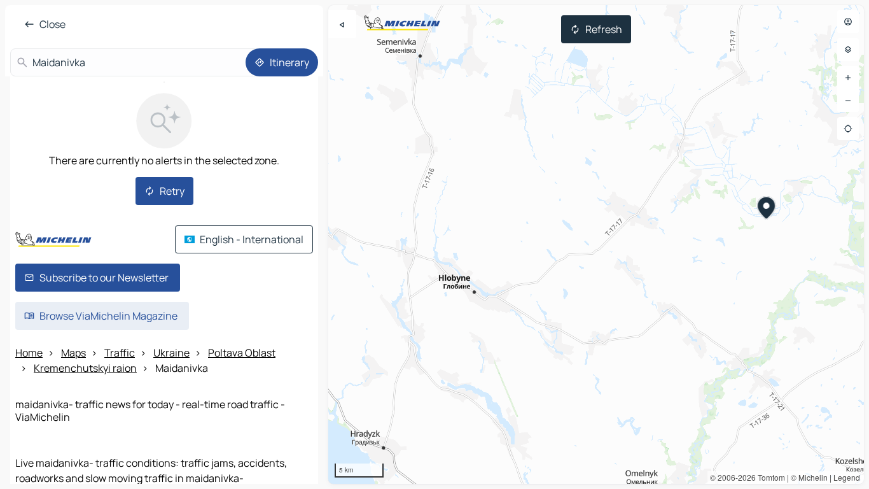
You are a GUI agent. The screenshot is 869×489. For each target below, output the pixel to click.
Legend (846, 477)
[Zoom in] (848, 77)
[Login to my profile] (848, 21)
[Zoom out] (848, 100)
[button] (767, 209)
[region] (596, 244)
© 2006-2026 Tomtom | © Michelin (769, 477)
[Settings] (848, 49)
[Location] (848, 128)
